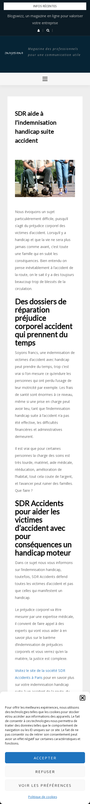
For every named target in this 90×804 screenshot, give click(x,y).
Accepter (45, 757)
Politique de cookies (42, 797)
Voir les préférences (45, 785)
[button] (82, 697)
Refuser (45, 771)
